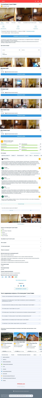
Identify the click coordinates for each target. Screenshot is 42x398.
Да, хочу (11, 210)
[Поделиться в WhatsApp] (18, 286)
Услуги (19, 22)
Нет (30, 210)
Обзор (2, 22)
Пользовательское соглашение (6, 394)
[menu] (40, 1)
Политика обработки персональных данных (8, 396)
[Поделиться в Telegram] (21, 286)
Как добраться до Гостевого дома (29, 22)
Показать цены (21, 74)
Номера (7, 22)
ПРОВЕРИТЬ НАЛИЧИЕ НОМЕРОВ (21, 36)
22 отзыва (13, 22)
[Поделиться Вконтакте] (23, 286)
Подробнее (28, 395)
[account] (38, 1)
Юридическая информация (5, 395)
